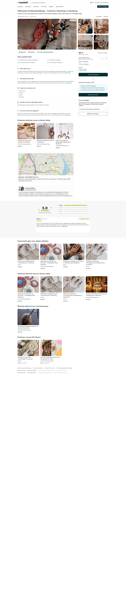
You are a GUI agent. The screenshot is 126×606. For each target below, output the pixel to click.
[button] (46, 163)
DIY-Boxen (36, 6)
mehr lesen (67, 73)
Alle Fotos (73, 20)
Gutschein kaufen (93, 94)
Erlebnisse (20, 6)
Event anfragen (102, 6)
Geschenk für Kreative (50, 368)
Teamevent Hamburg (38, 368)
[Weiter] (72, 131)
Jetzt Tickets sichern (84, 57)
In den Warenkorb (93, 74)
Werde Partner (59, 6)
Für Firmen (44, 6)
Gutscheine (28, 6)
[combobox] (59, 3)
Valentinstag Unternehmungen (24, 368)
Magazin (51, 6)
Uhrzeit (80, 67)
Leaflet (71, 174)
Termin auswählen (83, 61)
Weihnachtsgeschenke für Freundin (64, 368)
